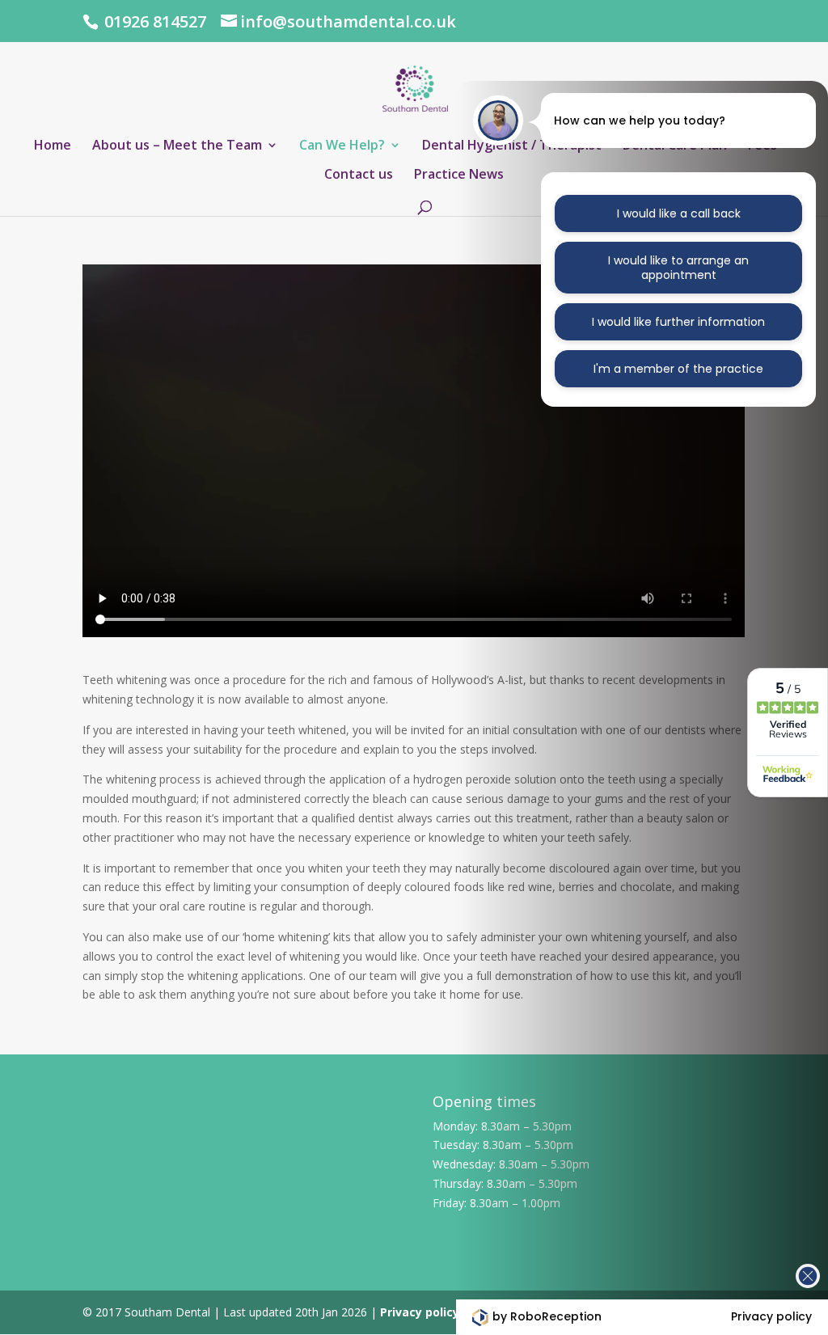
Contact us (358, 175)
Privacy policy (419, 1312)
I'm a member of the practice (678, 369)
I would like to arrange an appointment (678, 267)
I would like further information (678, 322)
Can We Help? (342, 146)
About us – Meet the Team (177, 146)
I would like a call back (679, 213)
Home (52, 146)
